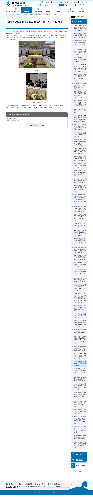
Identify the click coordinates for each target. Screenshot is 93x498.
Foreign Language (73, 2)
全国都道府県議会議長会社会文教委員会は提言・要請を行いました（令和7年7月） (80, 142)
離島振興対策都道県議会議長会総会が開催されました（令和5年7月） (80, 371)
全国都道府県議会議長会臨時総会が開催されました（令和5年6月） (80, 331)
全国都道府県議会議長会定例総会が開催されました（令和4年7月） (80, 437)
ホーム (7, 14)
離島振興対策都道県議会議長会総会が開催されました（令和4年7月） (80, 445)
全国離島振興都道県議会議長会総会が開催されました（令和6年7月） (80, 272)
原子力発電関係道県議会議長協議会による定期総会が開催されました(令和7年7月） (80, 287)
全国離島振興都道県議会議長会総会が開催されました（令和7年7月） (80, 173)
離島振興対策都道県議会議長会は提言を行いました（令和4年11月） (80, 404)
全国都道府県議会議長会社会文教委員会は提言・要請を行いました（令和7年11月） (80, 94)
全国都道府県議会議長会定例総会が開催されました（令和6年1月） (80, 280)
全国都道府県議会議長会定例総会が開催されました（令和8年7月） (80, 35)
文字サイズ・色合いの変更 (59, 2)
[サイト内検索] (40, 5)
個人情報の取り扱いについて (58, 484)
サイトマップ (70, 4)
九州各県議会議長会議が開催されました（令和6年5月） (80, 264)
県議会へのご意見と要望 (25, 484)
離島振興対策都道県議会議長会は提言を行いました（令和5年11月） (80, 308)
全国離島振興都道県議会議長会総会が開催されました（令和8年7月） (80, 43)
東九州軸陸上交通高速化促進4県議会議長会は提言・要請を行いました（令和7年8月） (80, 127)
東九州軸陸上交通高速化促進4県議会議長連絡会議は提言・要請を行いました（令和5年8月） (80, 340)
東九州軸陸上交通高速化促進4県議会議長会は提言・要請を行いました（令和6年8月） (80, 233)
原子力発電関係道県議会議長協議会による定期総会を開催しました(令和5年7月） (80, 356)
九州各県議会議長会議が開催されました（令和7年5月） (80, 165)
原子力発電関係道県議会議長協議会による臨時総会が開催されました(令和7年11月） (80, 103)
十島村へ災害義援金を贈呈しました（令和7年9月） (80, 110)
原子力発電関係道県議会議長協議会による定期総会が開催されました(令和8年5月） (80, 52)
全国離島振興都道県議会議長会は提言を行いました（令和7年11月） (80, 77)
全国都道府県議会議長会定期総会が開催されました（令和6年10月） (80, 188)
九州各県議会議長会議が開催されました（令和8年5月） (80, 59)
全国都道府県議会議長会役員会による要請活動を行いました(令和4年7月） (80, 429)
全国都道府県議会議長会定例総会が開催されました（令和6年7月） (80, 257)
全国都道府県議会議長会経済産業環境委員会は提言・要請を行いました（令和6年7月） (80, 241)
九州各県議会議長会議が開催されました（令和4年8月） (80, 411)
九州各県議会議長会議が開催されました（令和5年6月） (80, 363)
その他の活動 (23, 14)
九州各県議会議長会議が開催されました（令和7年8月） (80, 134)
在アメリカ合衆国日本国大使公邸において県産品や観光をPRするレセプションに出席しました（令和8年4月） (80, 68)
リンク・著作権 (41, 484)
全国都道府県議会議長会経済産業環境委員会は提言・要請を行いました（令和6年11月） (80, 209)
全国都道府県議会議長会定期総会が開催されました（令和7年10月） (80, 86)
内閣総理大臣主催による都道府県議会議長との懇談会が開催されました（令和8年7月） (80, 28)
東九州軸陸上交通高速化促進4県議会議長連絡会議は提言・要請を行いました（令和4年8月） (80, 420)
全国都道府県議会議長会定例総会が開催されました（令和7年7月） (80, 158)
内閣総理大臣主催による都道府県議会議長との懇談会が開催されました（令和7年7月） (80, 151)
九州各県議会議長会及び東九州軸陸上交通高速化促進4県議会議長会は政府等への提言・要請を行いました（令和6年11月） (80, 199)
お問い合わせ (11, 484)
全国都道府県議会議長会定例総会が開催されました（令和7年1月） (80, 180)
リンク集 (72, 484)
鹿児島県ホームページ (81, 4)
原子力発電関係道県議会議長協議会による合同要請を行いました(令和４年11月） (80, 386)
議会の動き (12, 14)
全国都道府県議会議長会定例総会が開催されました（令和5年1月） (80, 379)
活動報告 (17, 14)
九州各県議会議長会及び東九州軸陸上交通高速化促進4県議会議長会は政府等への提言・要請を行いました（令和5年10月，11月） (80, 298)
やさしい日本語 (83, 2)
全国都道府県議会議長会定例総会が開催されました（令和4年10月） (80, 395)
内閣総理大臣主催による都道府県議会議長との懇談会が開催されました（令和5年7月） (80, 323)
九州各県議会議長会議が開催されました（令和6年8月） (80, 225)
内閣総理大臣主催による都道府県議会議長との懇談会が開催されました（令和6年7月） (80, 250)
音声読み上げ (47, 2)
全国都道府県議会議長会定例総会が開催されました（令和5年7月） (80, 348)
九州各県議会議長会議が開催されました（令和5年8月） (80, 315)
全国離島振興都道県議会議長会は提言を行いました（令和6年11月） (80, 217)
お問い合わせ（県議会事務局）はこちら (58, 487)
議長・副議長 (30, 14)
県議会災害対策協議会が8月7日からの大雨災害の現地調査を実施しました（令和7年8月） (80, 118)
